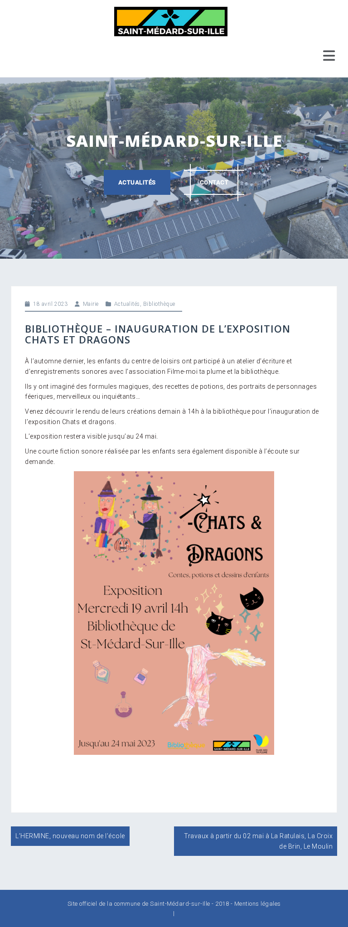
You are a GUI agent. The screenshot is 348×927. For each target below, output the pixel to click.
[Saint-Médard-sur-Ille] (170, 20)
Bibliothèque (159, 304)
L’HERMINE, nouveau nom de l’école (70, 836)
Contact (214, 182)
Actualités (137, 182)
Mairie (91, 304)
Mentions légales (257, 903)
